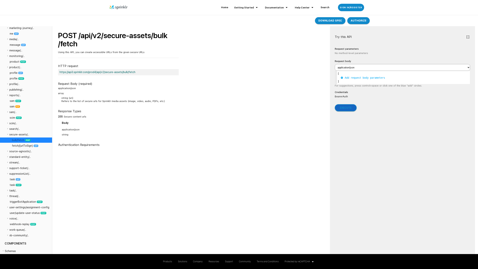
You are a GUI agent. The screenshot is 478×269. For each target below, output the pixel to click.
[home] (118, 7)
